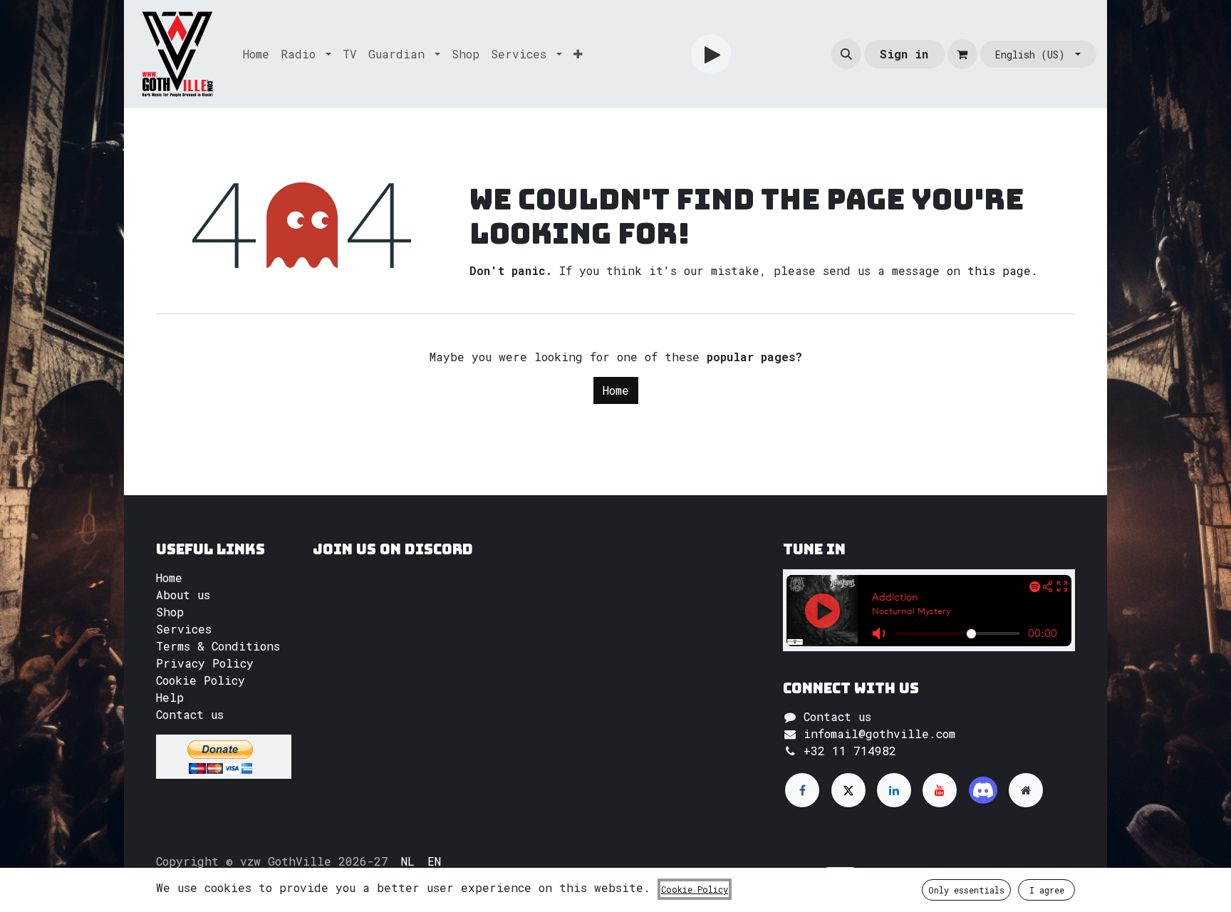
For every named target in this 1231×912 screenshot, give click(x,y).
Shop (170, 611)
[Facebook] (802, 790)
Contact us (190, 714)
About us (183, 594)
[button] (846, 54)
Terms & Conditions (218, 645)
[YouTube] (940, 790)
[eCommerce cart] (962, 54)
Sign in (904, 53)
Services (184, 628)
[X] (848, 790)
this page (999, 270)
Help (170, 697)
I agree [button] (1046, 890)
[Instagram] (983, 790)
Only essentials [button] (966, 890)
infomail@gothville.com (879, 733)
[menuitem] (256, 54)
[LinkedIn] (894, 790)
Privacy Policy (205, 663)
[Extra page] (1026, 790)
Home (616, 390)
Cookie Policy (200, 680)
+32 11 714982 (850, 750)
